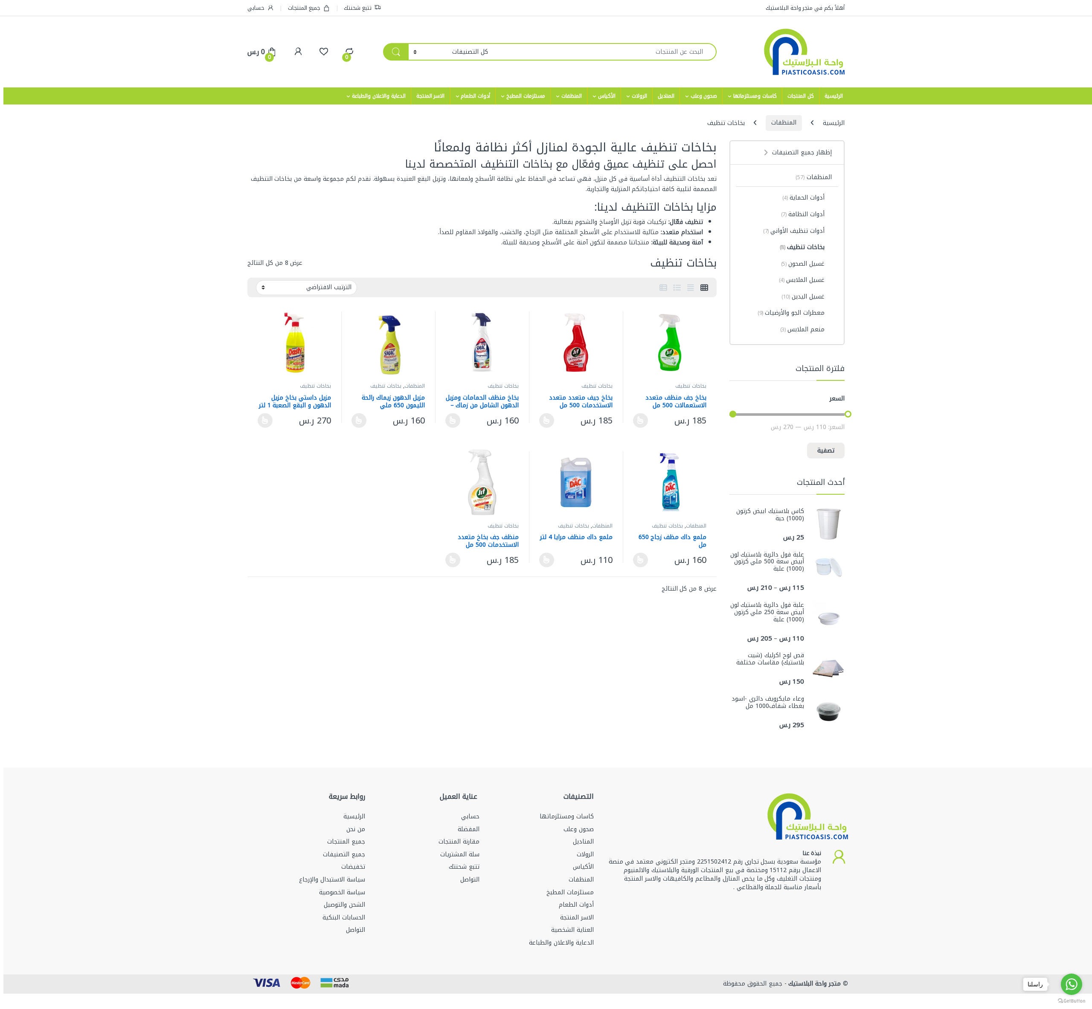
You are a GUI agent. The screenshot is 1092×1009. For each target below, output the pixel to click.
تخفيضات (353, 867)
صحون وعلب (704, 96)
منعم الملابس (802, 329)
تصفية (825, 450)
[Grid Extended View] (690, 287)
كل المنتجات (800, 96)
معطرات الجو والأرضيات (791, 313)
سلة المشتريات (459, 854)
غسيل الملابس (802, 280)
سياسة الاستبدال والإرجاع (332, 879)
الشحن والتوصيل (344, 904)
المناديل (666, 96)
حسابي (255, 8)
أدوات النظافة (803, 214)
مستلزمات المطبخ (525, 96)
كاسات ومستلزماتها (755, 96)
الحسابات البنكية (343, 917)
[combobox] (605, 52)
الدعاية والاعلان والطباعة (379, 96)
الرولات (639, 96)
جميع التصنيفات (344, 854)
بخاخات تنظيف (690, 386)
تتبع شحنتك (358, 8)
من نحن (355, 829)
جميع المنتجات (304, 8)
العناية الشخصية (572, 930)
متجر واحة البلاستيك (814, 983)
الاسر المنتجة (430, 96)
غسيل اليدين (803, 296)
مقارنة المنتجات (459, 841)
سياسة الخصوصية (342, 892)
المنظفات (571, 96)
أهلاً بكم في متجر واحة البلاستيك (805, 8)
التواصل (469, 879)
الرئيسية (834, 96)
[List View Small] (663, 287)
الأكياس (607, 96)
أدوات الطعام (475, 96)
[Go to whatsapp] (1071, 984)
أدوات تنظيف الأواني (794, 231)
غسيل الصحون (803, 264)
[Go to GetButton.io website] (1071, 1000)
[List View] (677, 287)
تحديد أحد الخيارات (643, 420)
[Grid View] (704, 287)
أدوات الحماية (803, 197)
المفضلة (468, 829)
